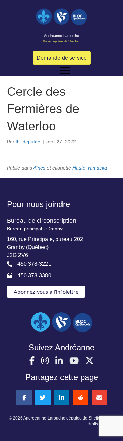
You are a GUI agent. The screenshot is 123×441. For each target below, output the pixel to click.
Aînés (39, 168)
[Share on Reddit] (80, 397)
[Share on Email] (99, 397)
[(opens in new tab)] (61, 321)
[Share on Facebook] (24, 397)
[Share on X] (43, 397)
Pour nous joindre (38, 204)
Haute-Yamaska (89, 168)
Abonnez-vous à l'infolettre (46, 292)
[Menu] (65, 70)
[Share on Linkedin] (61, 397)
